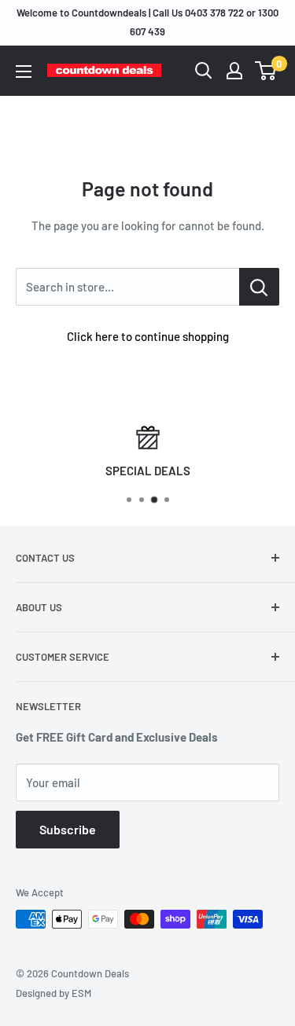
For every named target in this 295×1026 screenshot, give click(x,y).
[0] (266, 70)
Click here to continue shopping (148, 336)
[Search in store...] (259, 287)
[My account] (234, 70)
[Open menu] (23, 71)
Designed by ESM (53, 993)
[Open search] (203, 70)
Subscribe (67, 829)
